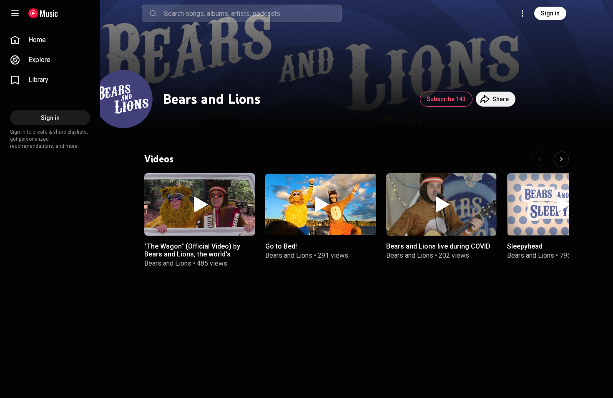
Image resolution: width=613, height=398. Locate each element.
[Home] (43, 13)
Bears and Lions (167, 263)
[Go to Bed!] (320, 204)
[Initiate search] (153, 13)
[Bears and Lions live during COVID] (441, 204)
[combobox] (253, 13)
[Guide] (15, 13)
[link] (50, 40)
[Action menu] (246, 184)
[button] (200, 204)
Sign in (550, 13)
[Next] (561, 159)
